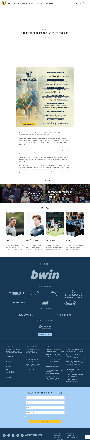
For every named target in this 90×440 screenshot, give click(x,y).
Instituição (24, 3)
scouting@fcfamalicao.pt (52, 379)
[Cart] (80, 3)
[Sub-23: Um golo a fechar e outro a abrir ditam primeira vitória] (55, 224)
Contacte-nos (57, 433)
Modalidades (16, 3)
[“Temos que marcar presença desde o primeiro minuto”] (15, 224)
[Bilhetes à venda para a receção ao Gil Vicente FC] (75, 224)
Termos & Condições (71, 435)
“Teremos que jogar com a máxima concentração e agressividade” (33, 239)
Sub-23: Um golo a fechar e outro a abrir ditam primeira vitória (54, 239)
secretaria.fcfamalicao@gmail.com (55, 356)
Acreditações (57, 435)
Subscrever (45, 421)
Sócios (42, 3)
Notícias (30, 3)
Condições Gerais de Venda (73, 437)
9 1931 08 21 (69, 383)
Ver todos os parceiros (45, 334)
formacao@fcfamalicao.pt (73, 371)
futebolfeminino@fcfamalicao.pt (74, 351)
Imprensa (36, 3)
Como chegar (57, 431)
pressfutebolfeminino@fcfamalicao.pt (75, 358)
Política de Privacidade (60, 416)
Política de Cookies (71, 433)
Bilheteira (51, 3)
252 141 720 (31, 369)
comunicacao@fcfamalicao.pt (54, 361)
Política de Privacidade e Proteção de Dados (77, 431)
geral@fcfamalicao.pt (58, 351)
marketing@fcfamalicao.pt (53, 366)
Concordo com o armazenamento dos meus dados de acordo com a (45, 416)
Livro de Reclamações (59, 437)
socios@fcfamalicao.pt (72, 381)
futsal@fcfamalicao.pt (71, 376)
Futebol (9, 3)
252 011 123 (10, 356)
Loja (47, 3)
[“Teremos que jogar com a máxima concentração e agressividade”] (35, 224)
